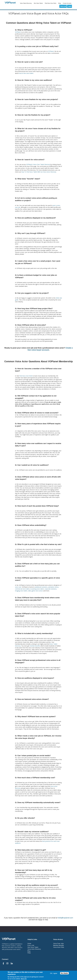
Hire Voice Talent (38, 3)
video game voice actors (35, 591)
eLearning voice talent (37, 589)
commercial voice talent (22, 589)
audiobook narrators (41, 587)
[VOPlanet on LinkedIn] (11, 963)
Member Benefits (58, 945)
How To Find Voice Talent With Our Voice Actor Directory (38, 172)
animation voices (53, 587)
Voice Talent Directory (26, 3)
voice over (18, 587)
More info (24, 978)
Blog (59, 3)
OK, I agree (53, 973)
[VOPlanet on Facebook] (3, 963)
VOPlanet (18, 32)
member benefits (35, 646)
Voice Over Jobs (58, 943)
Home (29, 943)
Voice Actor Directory (34, 949)
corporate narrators (51, 589)
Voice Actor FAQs (58, 947)
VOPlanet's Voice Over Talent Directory (38, 164)
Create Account (67, 3)
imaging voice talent (21, 591)
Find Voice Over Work (50, 3)
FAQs (29, 953)
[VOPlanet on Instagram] (7, 963)
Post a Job (63, 6)
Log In (69, 6)
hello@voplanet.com (65, 917)
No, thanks (64, 973)
